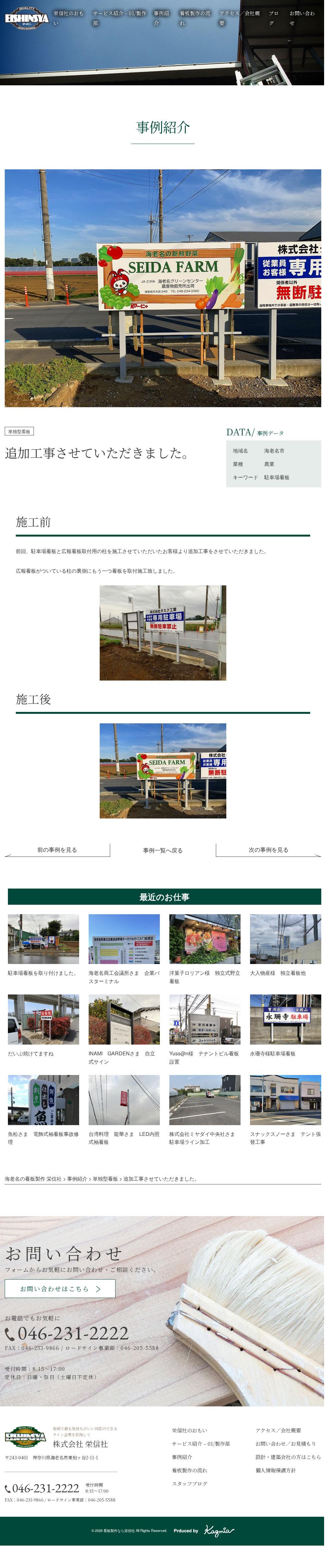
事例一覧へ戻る (163, 850)
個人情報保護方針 (275, 1470)
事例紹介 (182, 1457)
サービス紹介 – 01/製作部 (201, 1443)
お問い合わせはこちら (55, 1288)
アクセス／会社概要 (278, 1430)
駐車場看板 (277, 477)
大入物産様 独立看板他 (278, 972)
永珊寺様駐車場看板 (273, 1053)
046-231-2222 (73, 1332)
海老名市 (274, 450)
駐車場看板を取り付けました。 (43, 972)
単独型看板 (19, 431)
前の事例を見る (57, 849)
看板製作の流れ (189, 1470)
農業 (269, 463)
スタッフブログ (189, 1483)
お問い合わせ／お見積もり (285, 1443)
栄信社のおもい (189, 1430)
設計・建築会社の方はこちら (288, 1457)
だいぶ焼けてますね (30, 1053)
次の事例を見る (269, 849)
